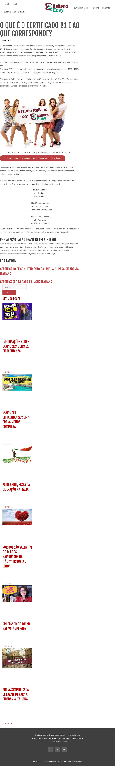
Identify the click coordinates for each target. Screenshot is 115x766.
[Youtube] (64, 749)
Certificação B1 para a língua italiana (26, 282)
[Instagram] (57, 749)
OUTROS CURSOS (81, 8)
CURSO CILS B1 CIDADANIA (14, 12)
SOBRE (96, 8)
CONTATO (106, 8)
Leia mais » (7, 372)
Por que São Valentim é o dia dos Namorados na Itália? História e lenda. (17, 556)
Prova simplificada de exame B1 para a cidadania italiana (15, 694)
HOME (6, 4)
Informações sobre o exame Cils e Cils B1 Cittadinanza (16, 346)
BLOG (14, 4)
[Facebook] (50, 749)
